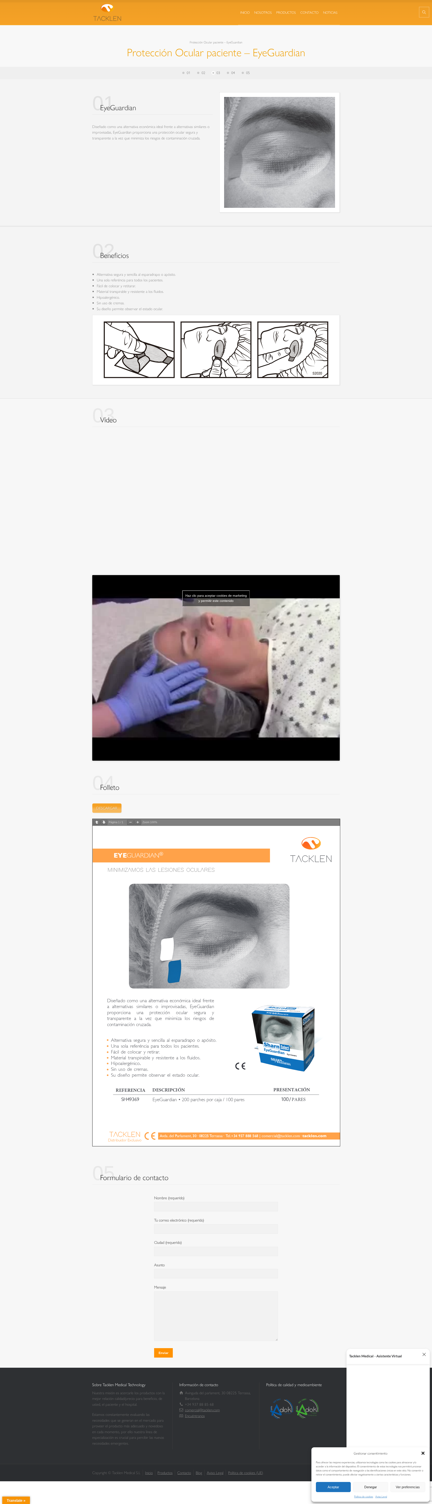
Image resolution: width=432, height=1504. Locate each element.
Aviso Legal (381, 1496)
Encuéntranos (195, 1415)
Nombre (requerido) (169, 1197)
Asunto (159, 1264)
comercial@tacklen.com (202, 1409)
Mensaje (160, 1287)
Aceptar (333, 1487)
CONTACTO (309, 12)
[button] (423, 1453)
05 (248, 72)
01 (188, 72)
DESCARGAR (106, 808)
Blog (199, 1472)
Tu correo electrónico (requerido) (179, 1220)
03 (218, 72)
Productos (165, 1472)
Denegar (370, 1487)
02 (203, 72)
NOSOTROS (263, 12)
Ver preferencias (408, 1487)
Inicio (149, 1472)
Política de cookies (363, 1496)
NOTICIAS (330, 12)
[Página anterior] (96, 822)
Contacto (184, 1472)
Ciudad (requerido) (168, 1242)
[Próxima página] (104, 822)
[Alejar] (130, 822)
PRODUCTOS (286, 12)
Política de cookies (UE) (245, 1472)
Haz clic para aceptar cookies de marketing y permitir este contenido (216, 598)
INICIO (245, 12)
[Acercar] (137, 822)
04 (233, 72)
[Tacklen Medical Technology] (108, 12)
